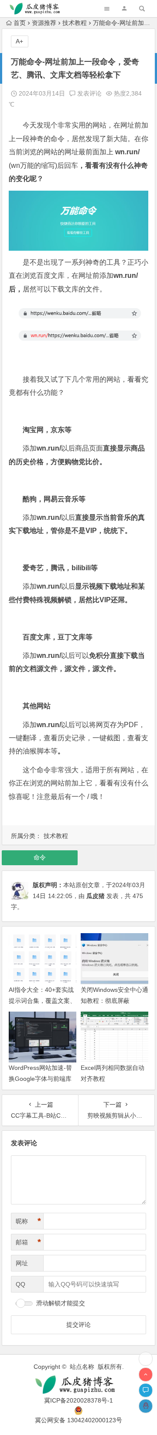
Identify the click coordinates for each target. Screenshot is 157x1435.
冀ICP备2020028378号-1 (78, 1400)
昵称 (28, 1221)
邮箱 (28, 1242)
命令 (40, 857)
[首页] (146, 1359)
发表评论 (88, 93)
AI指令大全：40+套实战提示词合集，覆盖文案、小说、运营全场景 (42, 1000)
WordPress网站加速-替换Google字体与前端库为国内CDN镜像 (40, 1078)
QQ (20, 1284)
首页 (20, 22)
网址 (22, 1263)
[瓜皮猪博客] (78, 1385)
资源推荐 (44, 22)
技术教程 (74, 22)
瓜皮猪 (95, 895)
